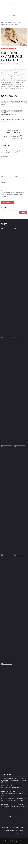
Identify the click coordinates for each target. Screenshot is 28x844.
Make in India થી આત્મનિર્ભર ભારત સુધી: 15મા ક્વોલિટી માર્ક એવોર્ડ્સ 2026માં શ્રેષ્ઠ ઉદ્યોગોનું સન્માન (12, 793)
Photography (5, 48)
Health (21, 830)
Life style (12, 827)
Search (3, 208)
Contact (12, 830)
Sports (22, 827)
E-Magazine (5, 827)
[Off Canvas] (4, 15)
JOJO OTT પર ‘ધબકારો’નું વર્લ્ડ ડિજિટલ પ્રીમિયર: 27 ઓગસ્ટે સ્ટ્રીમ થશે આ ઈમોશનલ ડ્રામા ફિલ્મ (13, 799)
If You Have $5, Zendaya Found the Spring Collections (13, 136)
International (20, 834)
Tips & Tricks (12, 48)
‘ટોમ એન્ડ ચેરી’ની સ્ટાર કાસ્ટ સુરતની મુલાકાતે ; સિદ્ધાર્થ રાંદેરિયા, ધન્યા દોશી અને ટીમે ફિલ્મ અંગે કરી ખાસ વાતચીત (14, 806)
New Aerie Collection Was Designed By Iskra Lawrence (11, 111)
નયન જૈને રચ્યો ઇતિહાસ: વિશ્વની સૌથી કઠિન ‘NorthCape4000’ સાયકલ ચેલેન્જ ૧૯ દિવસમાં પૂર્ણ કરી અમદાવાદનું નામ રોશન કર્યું (13, 780)
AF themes (17, 841)
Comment (4, 157)
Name (3, 176)
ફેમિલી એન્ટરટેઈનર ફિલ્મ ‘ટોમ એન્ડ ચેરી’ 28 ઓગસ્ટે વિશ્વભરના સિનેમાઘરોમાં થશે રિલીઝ (12, 787)
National (17, 827)
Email (17, 176)
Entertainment (6, 834)
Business (14, 834)
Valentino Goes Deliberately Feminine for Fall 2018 (13, 119)
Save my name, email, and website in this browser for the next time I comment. (13, 195)
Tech (17, 830)
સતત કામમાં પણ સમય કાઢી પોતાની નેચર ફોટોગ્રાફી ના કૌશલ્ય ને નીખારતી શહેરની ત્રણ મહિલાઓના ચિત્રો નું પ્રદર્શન (14, 102)
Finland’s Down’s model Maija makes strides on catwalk (14, 131)
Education (6, 830)
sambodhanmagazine (8, 64)
